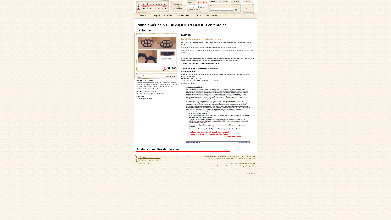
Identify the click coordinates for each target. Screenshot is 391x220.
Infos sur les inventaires (230, 158)
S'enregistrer (202, 2)
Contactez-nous (212, 15)
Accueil (143, 15)
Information (169, 15)
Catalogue (155, 15)
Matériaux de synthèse (147, 91)
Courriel (197, 15)
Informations (222, 156)
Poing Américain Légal (145, 98)
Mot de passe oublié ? (194, 9)
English (225, 1)
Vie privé (236, 1)
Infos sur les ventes (214, 158)
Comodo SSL (251, 173)
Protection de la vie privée (247, 158)
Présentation (183, 15)
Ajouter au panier (170, 76)
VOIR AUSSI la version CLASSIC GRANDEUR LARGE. (201, 63)
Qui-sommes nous (233, 156)
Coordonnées (251, 156)
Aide (248, 1)
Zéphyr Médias (251, 166)
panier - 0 (214, 1)
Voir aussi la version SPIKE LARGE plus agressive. (200, 68)
